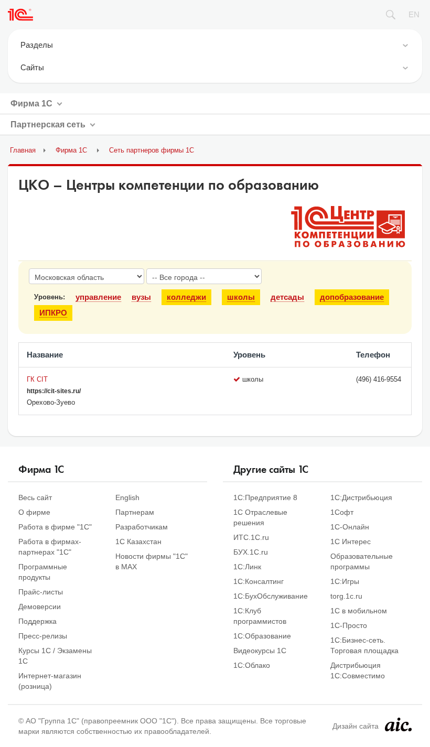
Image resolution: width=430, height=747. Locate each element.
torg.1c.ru (346, 596)
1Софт (341, 512)
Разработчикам (141, 527)
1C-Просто (348, 625)
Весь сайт (35, 497)
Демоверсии (39, 606)
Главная (23, 150)
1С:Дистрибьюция (361, 497)
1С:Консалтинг (258, 581)
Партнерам (134, 512)
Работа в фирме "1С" (55, 527)
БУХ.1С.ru (250, 552)
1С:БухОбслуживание (270, 596)
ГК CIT (37, 379)
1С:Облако (251, 665)
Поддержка (37, 621)
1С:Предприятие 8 (265, 497)
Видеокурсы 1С (259, 650)
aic (398, 724)
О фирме (34, 512)
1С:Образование (262, 636)
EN (414, 14)
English (127, 497)
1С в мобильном (358, 611)
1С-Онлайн (349, 527)
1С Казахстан (138, 541)
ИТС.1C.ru (251, 537)
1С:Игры (344, 581)
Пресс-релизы (42, 636)
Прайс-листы (40, 592)
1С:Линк (247, 566)
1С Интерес (350, 541)
